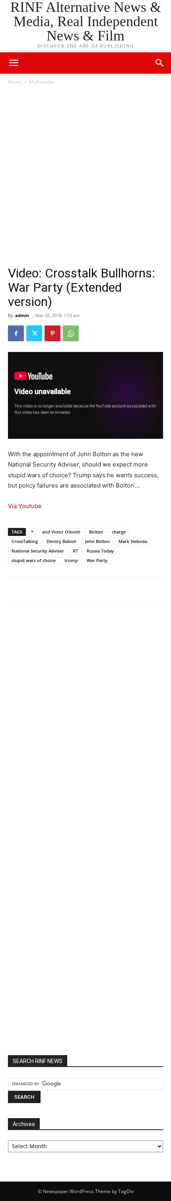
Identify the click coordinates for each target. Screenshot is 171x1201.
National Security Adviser (38, 551)
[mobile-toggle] (13, 63)
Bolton (96, 532)
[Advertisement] (85, 175)
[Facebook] (16, 333)
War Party (97, 560)
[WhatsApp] (71, 333)
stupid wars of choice (34, 560)
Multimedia (41, 81)
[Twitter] (34, 333)
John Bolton (97, 541)
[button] (160, 63)
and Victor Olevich (61, 532)
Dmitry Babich (61, 541)
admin (22, 315)
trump (71, 560)
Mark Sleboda (133, 541)
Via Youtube (25, 506)
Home (14, 81)
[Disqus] (85, 719)
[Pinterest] (52, 333)
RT (75, 551)
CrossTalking (25, 541)
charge (119, 532)
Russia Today (100, 551)
